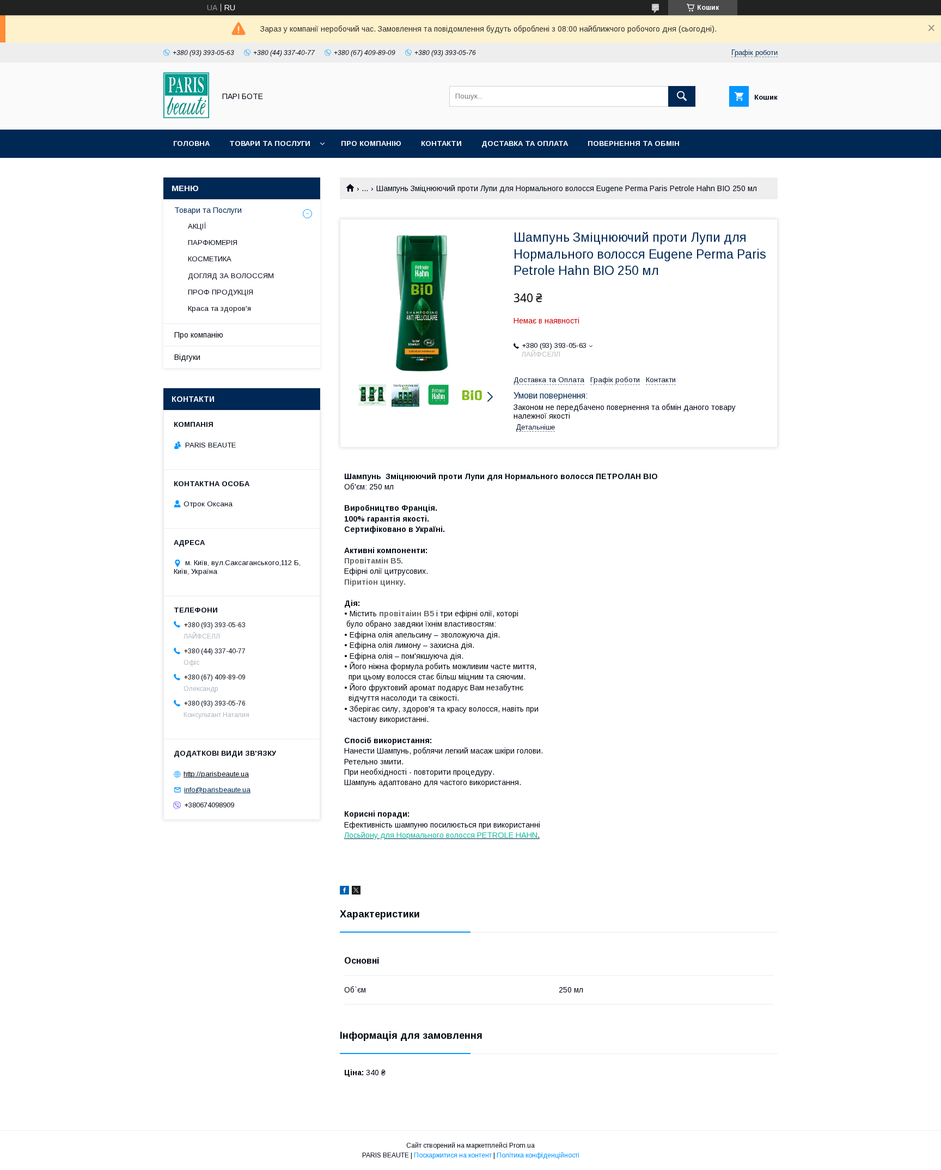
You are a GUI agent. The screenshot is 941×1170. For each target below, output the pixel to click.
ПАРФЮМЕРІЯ (212, 242)
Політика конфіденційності (538, 1155)
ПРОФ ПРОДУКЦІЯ (220, 292)
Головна (191, 143)
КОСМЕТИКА (209, 259)
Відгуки (187, 357)
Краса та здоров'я (219, 308)
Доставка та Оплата (524, 143)
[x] (356, 891)
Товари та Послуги (269, 143)
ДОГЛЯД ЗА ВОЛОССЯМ (231, 276)
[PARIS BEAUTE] (186, 115)
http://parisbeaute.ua (216, 774)
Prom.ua (522, 1145)
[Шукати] (681, 96)
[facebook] (344, 891)
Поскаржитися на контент (453, 1155)
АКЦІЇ (197, 226)
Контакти (441, 143)
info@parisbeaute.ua (217, 790)
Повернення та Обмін (634, 143)
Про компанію (371, 143)
